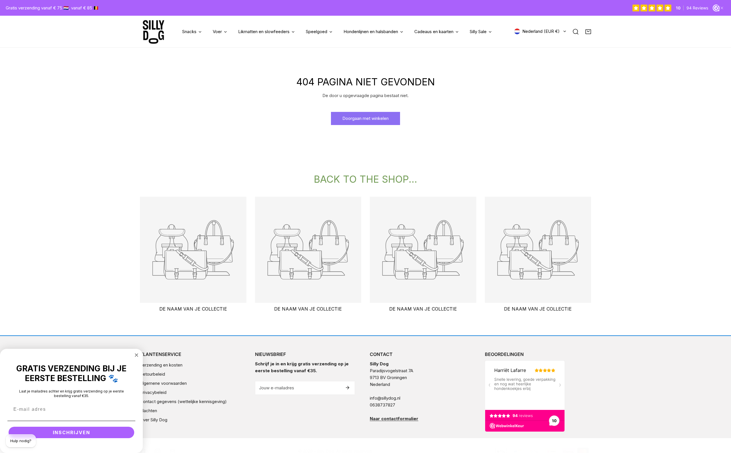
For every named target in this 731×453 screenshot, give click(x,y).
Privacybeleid (153, 392)
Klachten (148, 410)
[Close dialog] (136, 355)
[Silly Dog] (153, 31)
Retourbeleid (152, 374)
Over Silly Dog (153, 419)
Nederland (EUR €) (541, 31)
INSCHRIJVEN (71, 432)
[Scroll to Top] (720, 422)
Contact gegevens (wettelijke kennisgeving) (183, 401)
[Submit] (347, 387)
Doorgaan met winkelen (365, 118)
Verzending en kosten (161, 365)
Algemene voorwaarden (163, 383)
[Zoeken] (575, 31)
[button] (588, 31)
